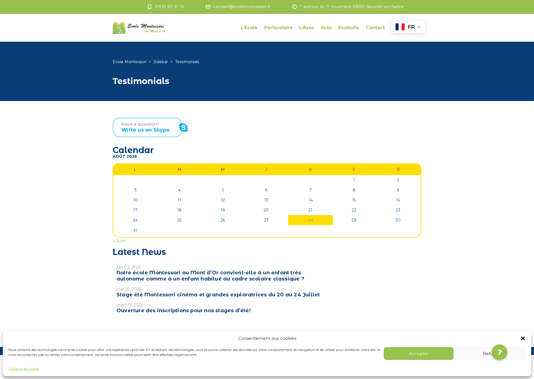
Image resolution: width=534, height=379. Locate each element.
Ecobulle (348, 27)
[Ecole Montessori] (139, 28)
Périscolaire (278, 27)
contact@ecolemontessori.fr (242, 6)
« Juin (119, 240)
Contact (375, 27)
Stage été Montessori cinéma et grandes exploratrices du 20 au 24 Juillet (218, 295)
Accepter (419, 353)
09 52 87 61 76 (169, 6)
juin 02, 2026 (129, 267)
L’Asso (306, 27)
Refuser (491, 353)
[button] (523, 338)
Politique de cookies (23, 368)
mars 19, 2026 (130, 304)
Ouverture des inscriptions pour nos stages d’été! (184, 310)
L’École (249, 27)
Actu (326, 27)
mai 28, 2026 (129, 289)
